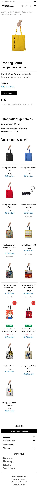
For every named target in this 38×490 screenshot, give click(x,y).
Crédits (24, 476)
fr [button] (34, 2)
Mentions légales (16, 476)
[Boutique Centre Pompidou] (8, 6)
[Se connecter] (27, 6)
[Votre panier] (31, 6)
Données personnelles (18, 479)
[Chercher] (22, 6)
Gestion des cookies (19, 485)
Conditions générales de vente (18, 482)
